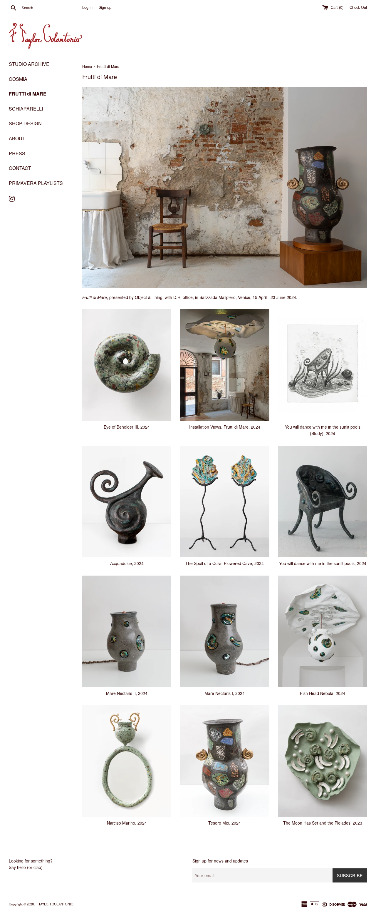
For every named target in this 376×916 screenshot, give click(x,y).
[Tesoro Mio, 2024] (224, 761)
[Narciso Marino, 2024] (126, 761)
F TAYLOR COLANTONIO (54, 904)
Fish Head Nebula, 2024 (322, 693)
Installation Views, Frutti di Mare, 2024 (224, 427)
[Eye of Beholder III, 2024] (126, 365)
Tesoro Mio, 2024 (224, 823)
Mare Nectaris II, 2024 (126, 693)
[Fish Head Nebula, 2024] (322, 631)
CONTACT (20, 168)
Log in (87, 7)
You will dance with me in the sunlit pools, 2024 (322, 563)
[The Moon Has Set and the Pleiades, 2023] (322, 761)
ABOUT (17, 138)
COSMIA (18, 79)
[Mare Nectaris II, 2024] (126, 631)
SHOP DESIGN (25, 123)
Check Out (358, 7)
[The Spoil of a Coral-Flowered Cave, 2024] (224, 501)
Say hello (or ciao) (26, 867)
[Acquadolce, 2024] (126, 501)
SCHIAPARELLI (26, 108)
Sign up (105, 7)
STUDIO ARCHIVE (29, 64)
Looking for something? (31, 861)
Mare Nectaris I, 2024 (224, 693)
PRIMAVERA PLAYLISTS (36, 183)
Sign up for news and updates (220, 861)
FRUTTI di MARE (27, 93)
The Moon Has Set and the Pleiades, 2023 (322, 823)
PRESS (17, 153)
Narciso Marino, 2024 (127, 823)
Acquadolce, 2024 (127, 563)
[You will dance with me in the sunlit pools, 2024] (322, 501)
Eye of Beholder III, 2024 (127, 427)
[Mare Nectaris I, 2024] (224, 631)
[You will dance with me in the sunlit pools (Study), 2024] (322, 365)
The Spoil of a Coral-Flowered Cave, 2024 (224, 563)
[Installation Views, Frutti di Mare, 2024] (224, 365)
